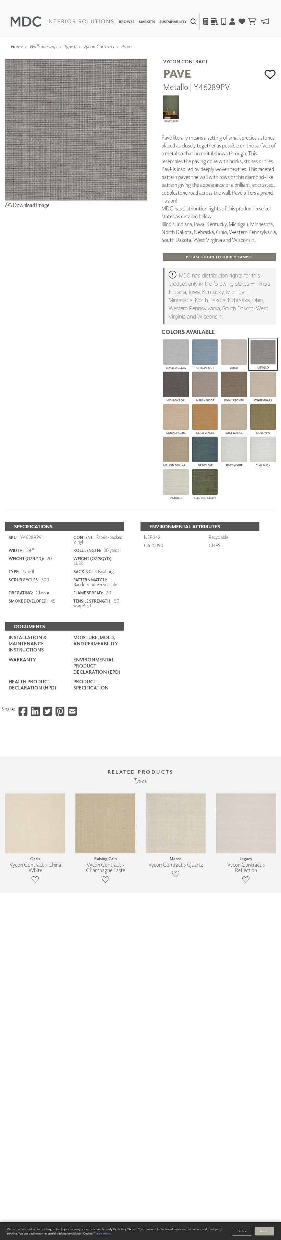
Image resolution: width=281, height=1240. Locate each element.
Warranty (22, 659)
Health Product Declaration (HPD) (32, 684)
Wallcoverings (43, 46)
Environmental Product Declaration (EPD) (96, 666)
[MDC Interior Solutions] (62, 21)
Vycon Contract (98, 46)
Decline (242, 1231)
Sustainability (173, 21)
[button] (270, 74)
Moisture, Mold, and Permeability (95, 640)
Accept (264, 1231)
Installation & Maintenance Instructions (28, 643)
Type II (70, 46)
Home (17, 46)
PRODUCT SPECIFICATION (91, 684)
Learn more (103, 1233)
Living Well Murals (155, 56)
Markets (147, 21)
